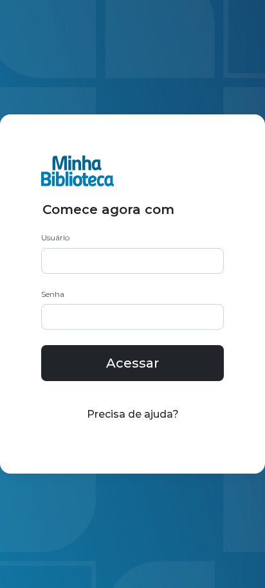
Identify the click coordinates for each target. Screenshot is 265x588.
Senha (52, 294)
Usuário (55, 237)
